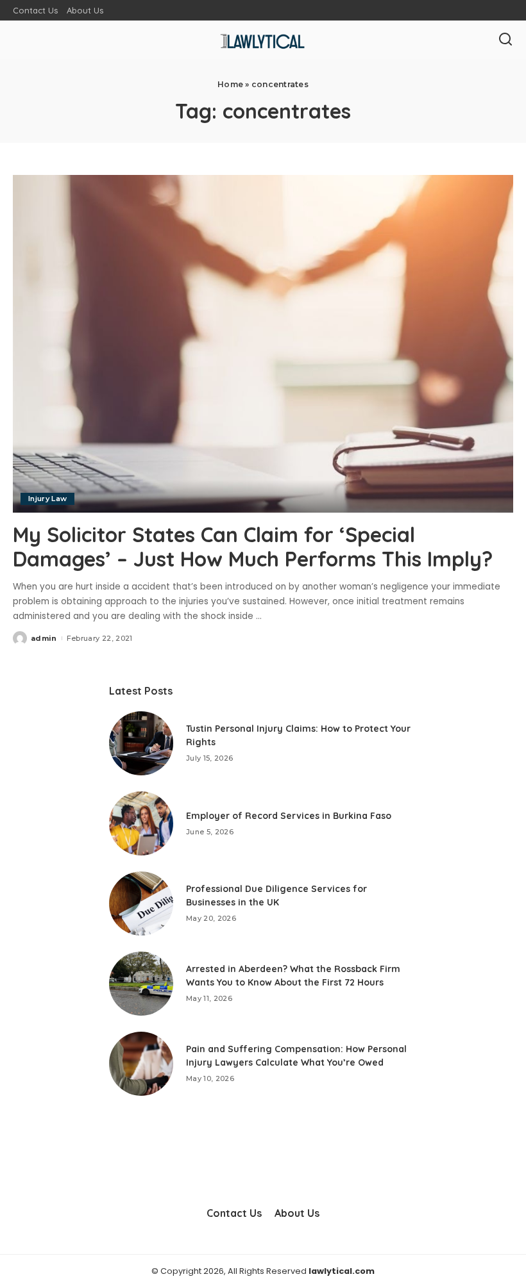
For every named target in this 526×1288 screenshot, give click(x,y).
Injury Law (47, 498)
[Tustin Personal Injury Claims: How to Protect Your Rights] (141, 743)
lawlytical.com (342, 1271)
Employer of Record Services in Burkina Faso (288, 816)
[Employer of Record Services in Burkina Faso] (141, 823)
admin (44, 638)
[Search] (505, 40)
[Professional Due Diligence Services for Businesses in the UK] (141, 903)
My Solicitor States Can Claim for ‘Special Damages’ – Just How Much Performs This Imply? (253, 547)
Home (230, 84)
